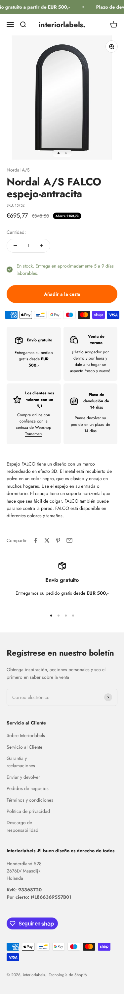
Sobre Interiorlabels (26, 735)
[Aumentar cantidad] (41, 245)
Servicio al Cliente (24, 747)
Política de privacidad (28, 811)
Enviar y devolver (23, 777)
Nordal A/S (18, 170)
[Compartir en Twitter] (47, 540)
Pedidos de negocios (28, 788)
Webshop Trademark (38, 430)
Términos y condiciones (30, 800)
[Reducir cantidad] (15, 245)
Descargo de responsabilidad (22, 826)
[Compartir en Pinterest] (58, 540)
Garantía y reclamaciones (21, 762)
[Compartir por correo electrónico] (69, 540)
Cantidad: (16, 232)
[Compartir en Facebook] (35, 540)
